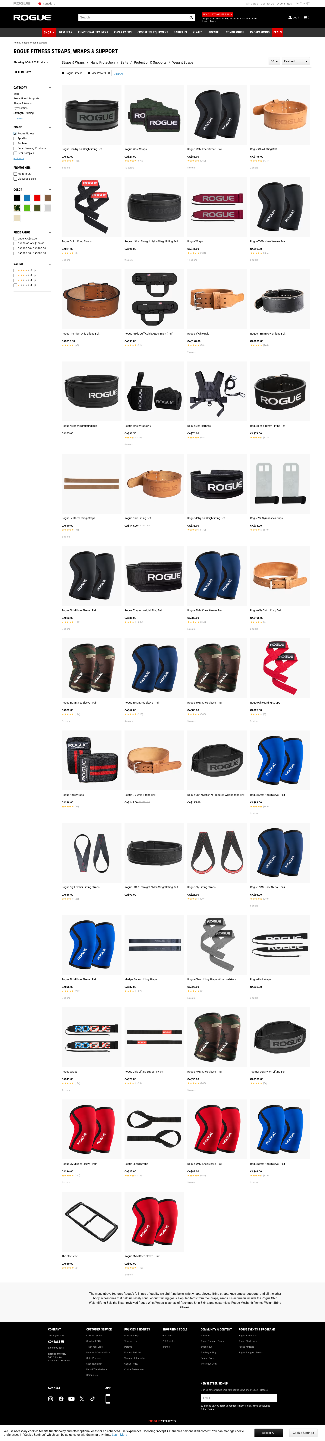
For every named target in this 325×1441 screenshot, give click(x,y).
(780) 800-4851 (56, 1347)
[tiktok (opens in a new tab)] (92, 1399)
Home (17, 42)
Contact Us (267, 3)
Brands (166, 1347)
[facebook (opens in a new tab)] (61, 1399)
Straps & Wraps (73, 62)
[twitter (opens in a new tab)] (82, 1399)
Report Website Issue (96, 1369)
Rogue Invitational (248, 1335)
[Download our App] (108, 1399)
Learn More (119, 1434)
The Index (205, 1335)
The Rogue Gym (209, 1363)
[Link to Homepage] (33, 17)
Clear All (118, 73)
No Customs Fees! (216, 14)
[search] (136, 17)
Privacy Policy (131, 1335)
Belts (124, 62)
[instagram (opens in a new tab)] (50, 1399)
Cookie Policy (131, 1363)
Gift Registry (168, 1341)
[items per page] (274, 61)
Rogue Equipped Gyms (212, 1341)
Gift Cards (252, 3)
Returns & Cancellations (98, 1352)
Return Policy (207, 1409)
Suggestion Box (94, 1363)
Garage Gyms (207, 1358)
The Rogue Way (56, 1335)
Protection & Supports (150, 62)
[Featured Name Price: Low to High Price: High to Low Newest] (296, 61)
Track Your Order (94, 1347)
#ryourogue (206, 1347)
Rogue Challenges (248, 1341)
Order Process (93, 1358)
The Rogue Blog (208, 1352)
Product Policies (132, 1352)
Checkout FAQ (93, 1341)
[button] (191, 17)
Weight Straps (182, 62)
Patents (128, 1347)
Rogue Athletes (246, 1347)
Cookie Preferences (134, 1369)
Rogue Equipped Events (251, 1352)
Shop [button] (47, 32)
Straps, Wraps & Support (34, 42)
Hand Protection (102, 62)
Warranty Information (135, 1358)
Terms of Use (130, 1341)
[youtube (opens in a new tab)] (71, 1399)
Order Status (284, 3)
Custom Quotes (94, 1335)
